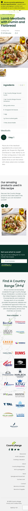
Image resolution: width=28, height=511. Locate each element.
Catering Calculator (19, 459)
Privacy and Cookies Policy (14, 503)
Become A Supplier (19, 489)
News (24, 474)
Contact (23, 483)
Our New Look (21, 479)
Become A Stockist (19, 486)
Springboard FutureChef (18, 476)
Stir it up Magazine (19, 469)
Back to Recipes (7, 14)
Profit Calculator (20, 456)
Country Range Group (18, 466)
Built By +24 (14, 508)
